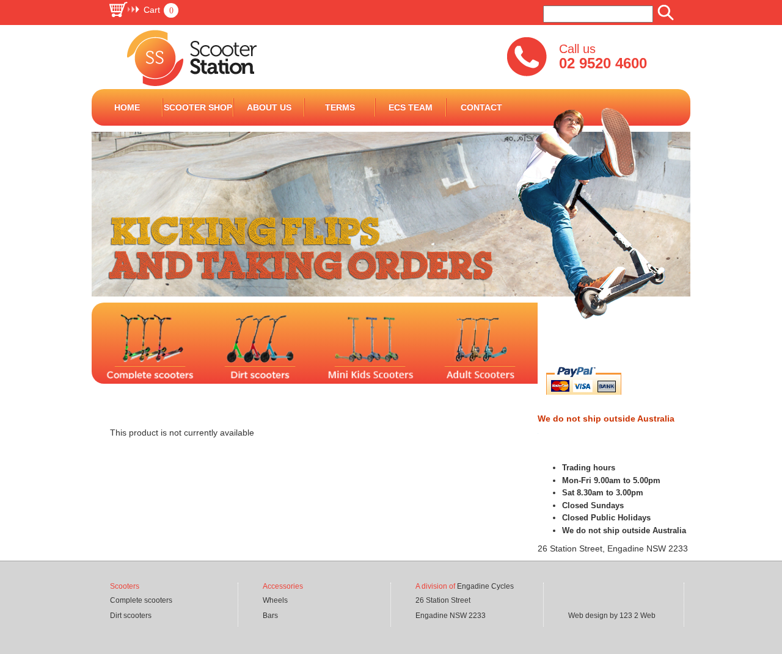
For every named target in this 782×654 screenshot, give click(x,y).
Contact (481, 107)
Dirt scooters (131, 615)
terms (340, 107)
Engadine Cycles (485, 586)
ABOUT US (269, 107)
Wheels (275, 600)
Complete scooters (141, 600)
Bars (270, 615)
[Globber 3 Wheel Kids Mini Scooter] (539, 354)
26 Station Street (442, 600)
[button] (143, 10)
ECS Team (411, 107)
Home (127, 107)
